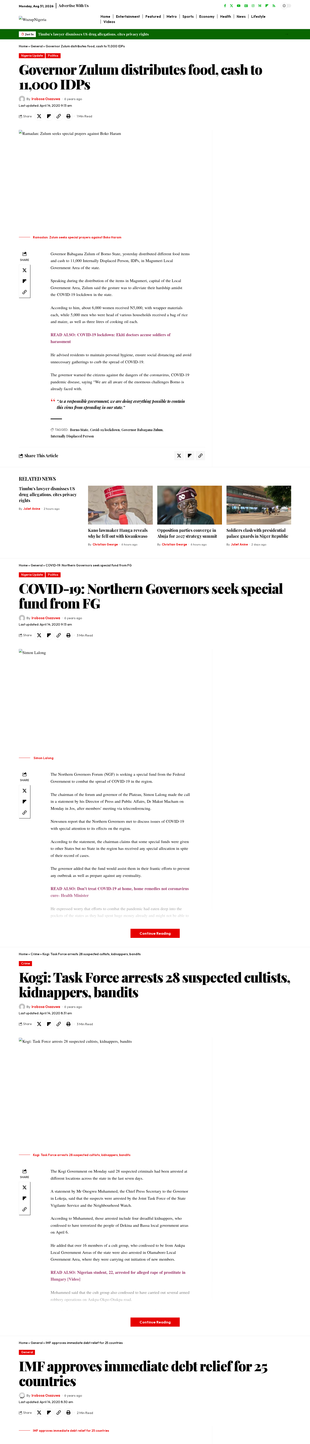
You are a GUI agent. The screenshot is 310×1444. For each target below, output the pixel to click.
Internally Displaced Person (72, 436)
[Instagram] (253, 6)
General (37, 46)
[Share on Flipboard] (48, 116)
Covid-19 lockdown (105, 430)
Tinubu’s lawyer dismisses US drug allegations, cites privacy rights (93, 34)
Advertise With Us (74, 5)
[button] (286, 34)
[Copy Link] (58, 116)
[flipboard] (267, 6)
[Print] (68, 116)
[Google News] (246, 6)
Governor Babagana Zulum (141, 430)
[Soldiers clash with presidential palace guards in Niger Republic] (258, 505)
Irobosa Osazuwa (46, 99)
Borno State (79, 430)
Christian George (105, 544)
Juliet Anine (31, 508)
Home (23, 46)
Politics (53, 55)
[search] (288, 19)
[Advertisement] (243, 198)
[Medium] (260, 6)
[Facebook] (225, 6)
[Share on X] (39, 116)
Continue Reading (155, 933)
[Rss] (274, 6)
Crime (35, 954)
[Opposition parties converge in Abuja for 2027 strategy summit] (189, 505)
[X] (231, 6)
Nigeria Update (32, 55)
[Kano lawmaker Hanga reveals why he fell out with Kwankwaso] (120, 505)
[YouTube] (239, 6)
